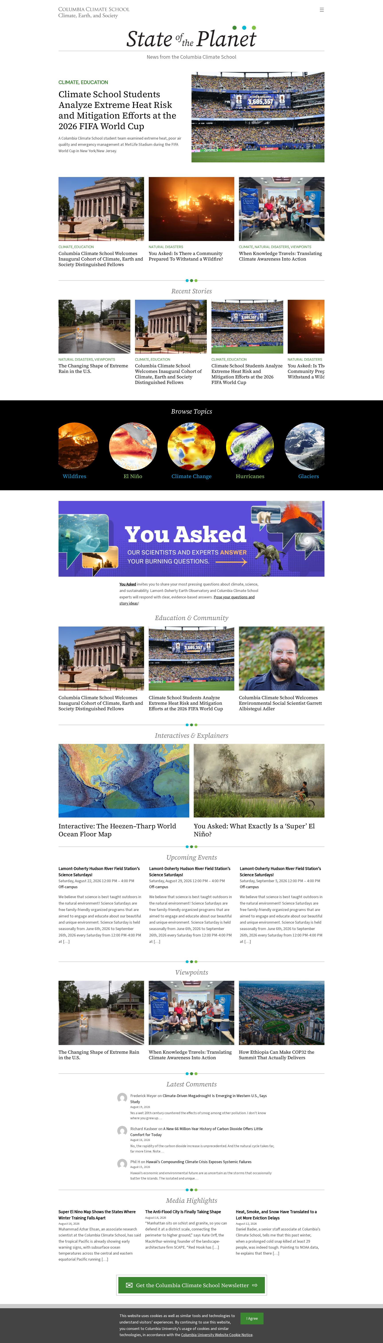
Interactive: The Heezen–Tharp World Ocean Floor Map (117, 830)
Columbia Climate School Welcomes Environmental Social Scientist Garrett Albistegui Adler (280, 703)
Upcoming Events (191, 857)
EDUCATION (94, 82)
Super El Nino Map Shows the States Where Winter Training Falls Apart (97, 1215)
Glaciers (308, 476)
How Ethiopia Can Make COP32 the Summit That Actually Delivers (276, 1055)
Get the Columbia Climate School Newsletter (192, 1285)
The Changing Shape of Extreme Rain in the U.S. (93, 368)
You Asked (127, 584)
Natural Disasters (166, 247)
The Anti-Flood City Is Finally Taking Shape (183, 1212)
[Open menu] (321, 9)
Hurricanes (250, 476)
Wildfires (74, 476)
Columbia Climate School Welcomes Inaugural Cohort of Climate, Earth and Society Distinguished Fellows (101, 259)
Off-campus (249, 887)
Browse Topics (191, 411)
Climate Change (192, 476)
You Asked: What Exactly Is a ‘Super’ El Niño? (254, 830)
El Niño (133, 476)
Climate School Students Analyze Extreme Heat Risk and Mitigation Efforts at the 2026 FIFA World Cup (117, 110)
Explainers (212, 735)
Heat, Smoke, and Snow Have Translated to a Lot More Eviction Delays (276, 1215)
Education (84, 247)
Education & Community (191, 617)
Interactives (172, 735)
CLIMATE (69, 82)
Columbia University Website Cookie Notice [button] (216, 1335)
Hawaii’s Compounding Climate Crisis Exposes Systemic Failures (199, 1162)
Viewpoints (301, 247)
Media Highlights (191, 1200)
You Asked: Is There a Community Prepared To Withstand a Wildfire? (186, 256)
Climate (66, 247)
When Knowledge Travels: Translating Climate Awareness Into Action (280, 256)
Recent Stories (191, 291)
